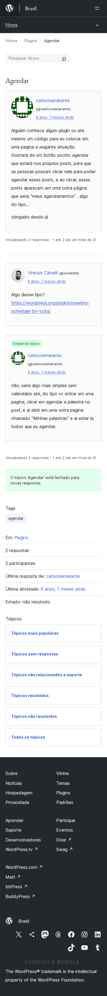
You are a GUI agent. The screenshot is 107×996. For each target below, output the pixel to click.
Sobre (11, 773)
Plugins (30, 40)
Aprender (14, 820)
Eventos (64, 830)
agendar (16, 518)
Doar (64, 840)
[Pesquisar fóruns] (64, 58)
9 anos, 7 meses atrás (55, 117)
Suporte (13, 830)
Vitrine (62, 773)
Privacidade (17, 802)
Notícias (13, 783)
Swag (64, 849)
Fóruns (11, 24)
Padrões (64, 802)
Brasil (23, 921)
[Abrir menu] (98, 8)
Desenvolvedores (23, 840)
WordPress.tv (21, 849)
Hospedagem (18, 792)
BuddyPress (20, 896)
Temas (63, 783)
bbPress (16, 886)
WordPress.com (24, 867)
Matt (13, 877)
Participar (65, 820)
